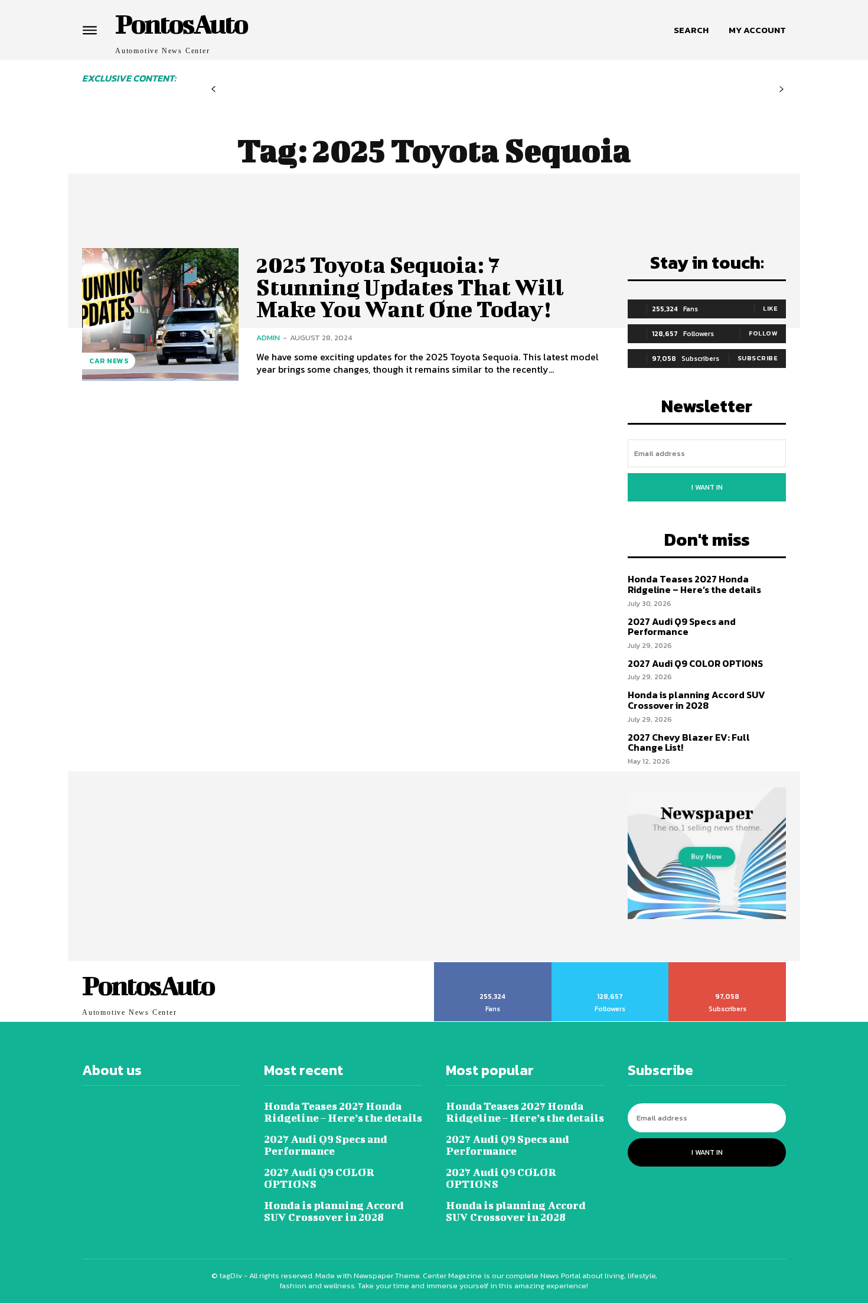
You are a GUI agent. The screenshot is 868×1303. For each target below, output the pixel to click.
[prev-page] (213, 89)
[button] (691, 30)
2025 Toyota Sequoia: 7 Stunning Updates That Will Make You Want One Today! (410, 287)
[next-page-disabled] (781, 89)
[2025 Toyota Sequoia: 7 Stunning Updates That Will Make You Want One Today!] (160, 314)
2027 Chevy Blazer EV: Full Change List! (689, 742)
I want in (707, 487)
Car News (108, 361)
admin (268, 337)
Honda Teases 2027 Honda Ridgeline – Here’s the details (694, 584)
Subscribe (758, 358)
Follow (763, 333)
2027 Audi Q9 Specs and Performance (682, 626)
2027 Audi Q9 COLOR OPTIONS (695, 663)
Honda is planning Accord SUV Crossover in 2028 (696, 700)
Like (770, 308)
